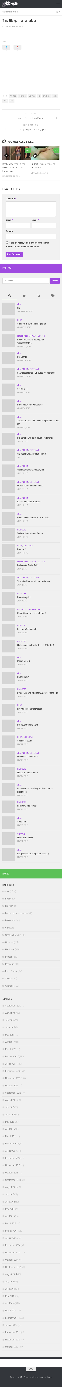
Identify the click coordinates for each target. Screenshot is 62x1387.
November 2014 (12, 1252)
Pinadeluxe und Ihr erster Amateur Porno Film (38, 692)
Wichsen (9, 985)
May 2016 (9, 1121)
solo (55, 96)
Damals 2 (21, 549)
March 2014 (10, 1310)
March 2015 (10, 1223)
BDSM (19, 320)
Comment (11, 198)
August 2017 (11, 1013)
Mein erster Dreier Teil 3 (27, 565)
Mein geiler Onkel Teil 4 (27, 756)
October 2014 (11, 1259)
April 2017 (10, 1042)
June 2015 (10, 1201)
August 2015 (11, 1187)
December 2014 (12, 1245)
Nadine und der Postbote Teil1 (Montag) (35, 645)
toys (11, 100)
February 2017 (12, 1056)
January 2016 (11, 1150)
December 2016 (12, 1071)
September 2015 (13, 1180)
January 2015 (11, 1238)
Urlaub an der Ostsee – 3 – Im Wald (33, 517)
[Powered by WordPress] (21, 1377)
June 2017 (10, 1027)
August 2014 (11, 1274)
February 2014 (12, 1317)
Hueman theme (45, 1377)
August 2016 (11, 1100)
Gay (19, 609)
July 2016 (9, 1107)
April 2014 (10, 1303)
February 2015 (12, 1230)
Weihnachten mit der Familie (30, 533)
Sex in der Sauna (24, 740)
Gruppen (26, 609)
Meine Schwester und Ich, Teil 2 (31, 613)
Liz (18, 307)
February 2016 (12, 1143)
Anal (19, 304)
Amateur (13, 96)
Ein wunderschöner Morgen (29, 708)
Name (9, 220)
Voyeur (41, 336)
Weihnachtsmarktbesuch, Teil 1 (31, 469)
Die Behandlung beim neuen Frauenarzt (35, 437)
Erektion (9, 906)
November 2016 (12, 1078)
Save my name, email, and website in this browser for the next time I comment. (27, 244)
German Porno (10, 11)
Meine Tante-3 (23, 661)
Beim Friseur (23, 677)
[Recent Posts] (9, 296)
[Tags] (52, 296)
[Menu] (58, 4)
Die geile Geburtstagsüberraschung (33, 853)
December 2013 (12, 1332)
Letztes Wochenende (27, 629)
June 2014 (10, 1288)
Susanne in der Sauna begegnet (31, 323)
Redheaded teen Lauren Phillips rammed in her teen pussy (13, 168)
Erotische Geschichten (16, 913)
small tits (46, 96)
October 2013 (11, 1346)
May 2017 (9, 1034)
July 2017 (9, 1020)
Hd (39, 96)
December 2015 (12, 1158)
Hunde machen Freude (27, 772)
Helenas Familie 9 (25, 837)
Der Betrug (22, 356)
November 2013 (12, 1339)
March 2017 (10, 1049)
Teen (5, 100)
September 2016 (13, 1092)
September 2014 (13, 1267)
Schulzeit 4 (22, 821)
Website (9, 231)
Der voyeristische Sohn (27, 724)
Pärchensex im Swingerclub (30, 404)
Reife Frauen (30, 336)
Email (35, 220)
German (32, 96)
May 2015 (9, 1209)
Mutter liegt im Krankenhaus (30, 485)
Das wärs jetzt (24, 597)
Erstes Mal (34, 369)
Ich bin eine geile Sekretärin (29, 501)
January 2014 (11, 1325)
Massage (9, 964)
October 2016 (11, 1085)
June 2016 (10, 1114)
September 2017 (13, 1005)
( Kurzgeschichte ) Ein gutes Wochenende (36, 372)
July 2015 (9, 1194)
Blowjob (22, 96)
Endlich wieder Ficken (27, 805)
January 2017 (11, 1063)
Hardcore (21, 530)
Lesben (20, 336)
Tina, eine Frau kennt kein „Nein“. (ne (33, 581)
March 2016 (10, 1136)
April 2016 (10, 1129)
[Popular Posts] (24, 296)
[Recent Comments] (38, 296)
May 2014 (9, 1296)
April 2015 (10, 1216)
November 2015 (12, 1165)
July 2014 (9, 1281)
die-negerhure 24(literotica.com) (32, 453)
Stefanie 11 (22, 388)
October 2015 (11, 1172)
